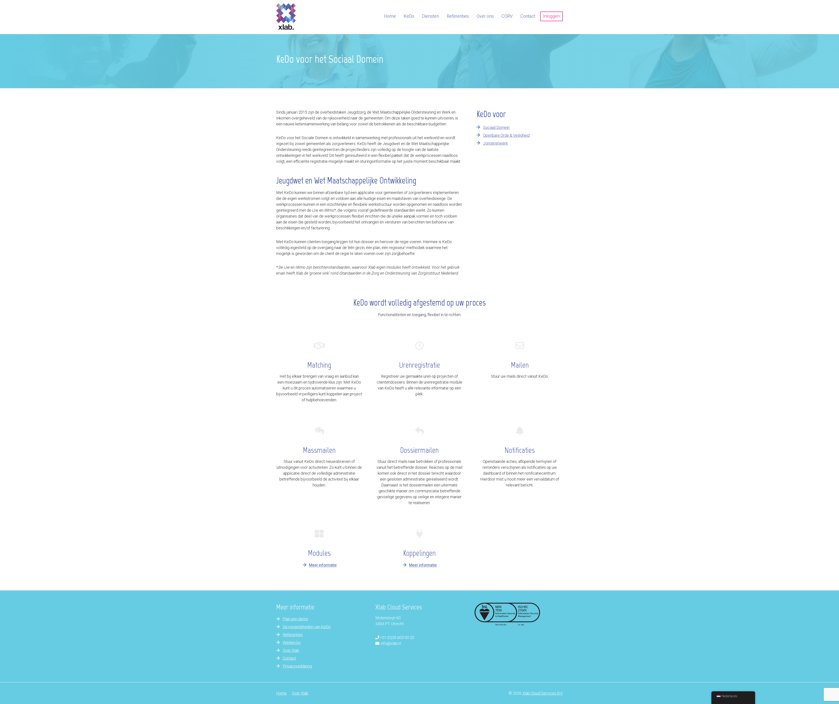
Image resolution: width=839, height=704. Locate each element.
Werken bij (292, 642)
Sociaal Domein (496, 127)
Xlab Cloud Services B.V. (542, 693)
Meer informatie (323, 565)
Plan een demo (295, 619)
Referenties (293, 634)
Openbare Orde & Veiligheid (506, 135)
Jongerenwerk (495, 143)
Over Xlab (291, 650)
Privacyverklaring (297, 666)
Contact (289, 658)
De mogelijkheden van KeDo (307, 626)
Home (281, 693)
